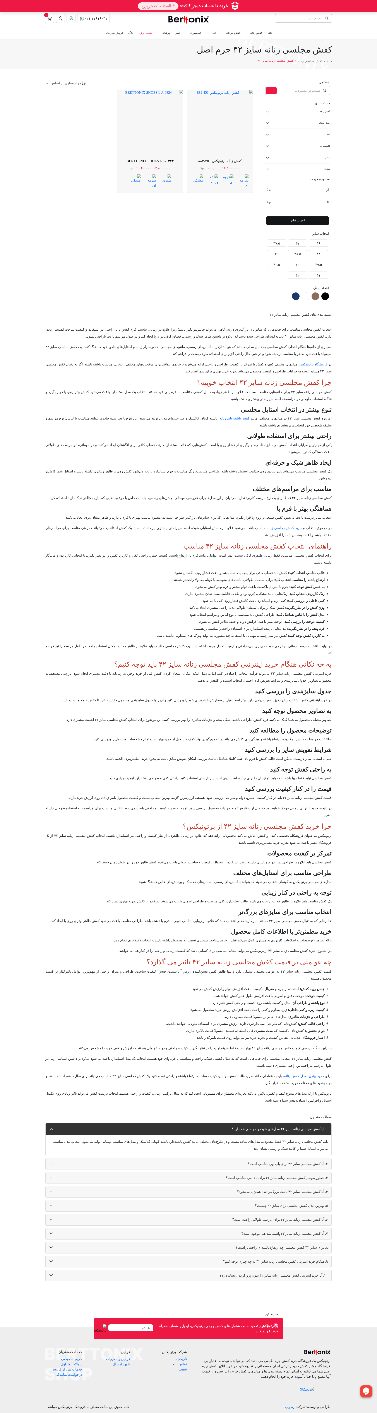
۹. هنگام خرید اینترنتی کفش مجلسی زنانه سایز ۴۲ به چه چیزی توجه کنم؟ (275, 1261)
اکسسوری (196, 32)
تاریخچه (181, 1359)
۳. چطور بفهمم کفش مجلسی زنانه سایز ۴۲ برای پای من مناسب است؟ (277, 1178)
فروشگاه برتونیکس (313, 364)
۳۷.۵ (276, 243)
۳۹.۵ (318, 265)
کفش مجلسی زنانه (310, 61)
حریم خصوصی (71, 1359)
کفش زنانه (256, 32)
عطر (178, 32)
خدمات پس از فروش (67, 1369)
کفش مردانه (233, 32)
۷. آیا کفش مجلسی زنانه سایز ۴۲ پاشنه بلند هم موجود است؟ (284, 1233)
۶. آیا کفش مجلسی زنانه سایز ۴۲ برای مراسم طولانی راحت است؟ (280, 1219)
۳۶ (318, 243)
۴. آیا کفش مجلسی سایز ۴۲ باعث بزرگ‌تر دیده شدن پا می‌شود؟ (282, 1192)
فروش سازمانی (114, 32)
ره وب (290, 1407)
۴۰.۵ (276, 265)
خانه (270, 32)
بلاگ (131, 32)
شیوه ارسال (121, 1364)
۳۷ (298, 243)
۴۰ (298, 265)
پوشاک (166, 32)
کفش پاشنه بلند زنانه (234, 418)
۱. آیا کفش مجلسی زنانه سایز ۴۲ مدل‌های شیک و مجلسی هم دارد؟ (280, 1129)
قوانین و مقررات (118, 1359)
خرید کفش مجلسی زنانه (284, 528)
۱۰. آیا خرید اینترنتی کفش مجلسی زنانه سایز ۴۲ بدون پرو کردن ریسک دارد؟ (273, 1275)
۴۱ (318, 275)
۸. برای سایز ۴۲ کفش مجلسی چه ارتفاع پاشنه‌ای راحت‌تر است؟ (282, 1247)
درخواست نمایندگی (68, 1374)
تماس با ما (179, 1364)
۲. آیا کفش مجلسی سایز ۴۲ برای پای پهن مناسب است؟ (288, 1164)
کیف (214, 32)
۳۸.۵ (297, 254)
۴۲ (298, 275)
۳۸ (318, 254)
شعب (183, 1369)
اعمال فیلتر (297, 220)
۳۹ (277, 254)
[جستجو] (271, 90)
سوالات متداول (71, 1364)
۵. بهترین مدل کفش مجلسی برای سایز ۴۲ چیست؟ (291, 1206)
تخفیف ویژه (146, 32)
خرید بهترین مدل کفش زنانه (304, 1076)
